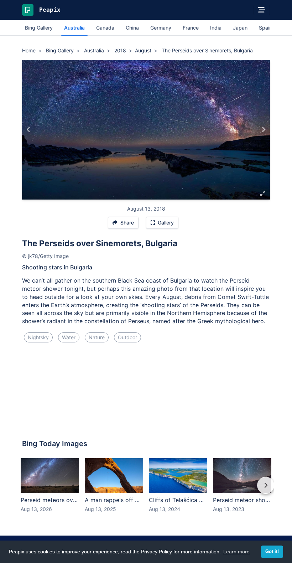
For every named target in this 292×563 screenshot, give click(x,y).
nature (97, 337)
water (68, 337)
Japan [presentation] (240, 28)
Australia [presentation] (74, 28)
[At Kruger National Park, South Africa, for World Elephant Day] (28, 130)
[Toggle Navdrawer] (262, 10)
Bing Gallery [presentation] (39, 28)
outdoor (127, 337)
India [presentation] (215, 28)
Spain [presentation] (265, 28)
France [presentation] (191, 28)
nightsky (38, 337)
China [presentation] (132, 28)
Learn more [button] (236, 551)
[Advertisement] (146, 372)
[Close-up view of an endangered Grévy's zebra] (263, 130)
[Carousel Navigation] (146, 490)
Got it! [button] (272, 551)
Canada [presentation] (105, 28)
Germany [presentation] (160, 28)
